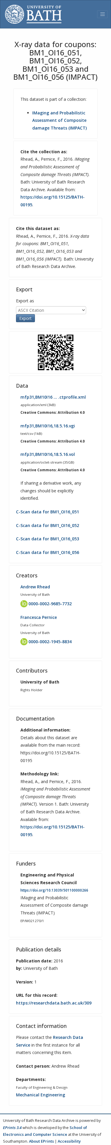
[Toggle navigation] (102, 14)
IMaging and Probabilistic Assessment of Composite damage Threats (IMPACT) (59, 120)
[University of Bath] (33, 14)
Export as (25, 301)
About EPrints (41, 1141)
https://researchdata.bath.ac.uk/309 (53, 1003)
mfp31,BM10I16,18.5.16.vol (47, 454)
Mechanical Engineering (40, 1095)
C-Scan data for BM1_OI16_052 (47, 525)
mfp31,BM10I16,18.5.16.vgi (47, 426)
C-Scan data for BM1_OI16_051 (47, 512)
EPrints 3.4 (12, 1127)
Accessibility (69, 1141)
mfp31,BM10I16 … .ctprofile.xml (53, 397)
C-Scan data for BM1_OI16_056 (47, 552)
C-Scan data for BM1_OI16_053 (47, 539)
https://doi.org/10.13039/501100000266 (54, 890)
